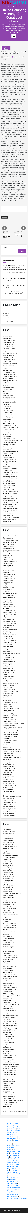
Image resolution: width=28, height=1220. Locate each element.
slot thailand (14, 1196)
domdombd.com (8, 772)
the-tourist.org (7, 389)
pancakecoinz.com (8, 571)
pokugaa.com (7, 804)
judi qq (16, 1136)
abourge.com (7, 961)
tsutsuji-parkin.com (8, 942)
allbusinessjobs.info (9, 544)
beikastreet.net (7, 337)
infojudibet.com (7, 555)
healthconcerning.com (9, 614)
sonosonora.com (8, 906)
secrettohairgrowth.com (10, 442)
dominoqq (6, 313)
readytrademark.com (9, 1072)
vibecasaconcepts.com (10, 702)
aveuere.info (6, 608)
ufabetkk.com (7, 421)
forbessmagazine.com (9, 1002)
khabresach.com (8, 514)
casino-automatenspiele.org (11, 401)
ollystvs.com (6, 655)
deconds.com (7, 1108)
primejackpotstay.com (9, 802)
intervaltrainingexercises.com (11, 749)
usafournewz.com (8, 838)
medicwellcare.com (8, 710)
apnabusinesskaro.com (10, 519)
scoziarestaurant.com (9, 1076)
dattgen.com (7, 982)
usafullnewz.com (8, 829)
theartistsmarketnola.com (10, 472)
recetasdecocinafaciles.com (11, 950)
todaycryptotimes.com (9, 1061)
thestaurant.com (8, 755)
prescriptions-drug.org (9, 374)
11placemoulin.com (8, 587)
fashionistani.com (8, 997)
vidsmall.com (7, 712)
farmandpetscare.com (9, 640)
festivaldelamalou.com (9, 352)
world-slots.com (8, 565)
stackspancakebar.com (10, 476)
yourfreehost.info (8, 891)
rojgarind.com (7, 616)
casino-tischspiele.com (10, 402)
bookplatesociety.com (9, 902)
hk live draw (6, 310)
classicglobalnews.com (10, 1102)
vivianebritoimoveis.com (10, 380)
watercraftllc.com (8, 959)
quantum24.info (7, 704)
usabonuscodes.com (9, 1063)
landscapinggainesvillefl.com (11, 1029)
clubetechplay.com (8, 770)
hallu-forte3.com (8, 482)
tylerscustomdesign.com (10, 363)
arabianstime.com (8, 970)
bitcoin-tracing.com (9, 1096)
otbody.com (6, 404)
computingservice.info (9, 642)
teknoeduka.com (8, 1057)
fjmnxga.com (7, 450)
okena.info (6, 921)
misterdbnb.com (8, 746)
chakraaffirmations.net (9, 578)
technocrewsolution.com (10, 376)
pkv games (4, 217)
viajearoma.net (7, 940)
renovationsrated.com (9, 1074)
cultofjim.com (7, 861)
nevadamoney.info (8, 465)
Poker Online (6, 48)
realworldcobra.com (9, 676)
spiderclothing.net (8, 912)
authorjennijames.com (9, 938)
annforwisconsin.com (9, 857)
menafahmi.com (7, 1034)
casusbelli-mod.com (9, 901)
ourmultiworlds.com (9, 340)
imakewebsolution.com (10, 567)
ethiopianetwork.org (9, 631)
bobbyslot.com (7, 586)
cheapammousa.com (9, 946)
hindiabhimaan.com (8, 512)
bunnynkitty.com (8, 446)
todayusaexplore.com (9, 835)
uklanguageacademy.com (10, 540)
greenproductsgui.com (9, 612)
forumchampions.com (9, 348)
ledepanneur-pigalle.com (10, 468)
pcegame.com (7, 1046)
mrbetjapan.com (8, 431)
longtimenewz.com (8, 787)
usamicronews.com (8, 793)
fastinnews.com (7, 778)
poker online (16, 1187)
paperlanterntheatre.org (10, 955)
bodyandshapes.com (9, 1098)
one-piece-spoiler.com (9, 670)
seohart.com (6, 1078)
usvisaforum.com (8, 872)
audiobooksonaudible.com (11, 1093)
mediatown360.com (9, 497)
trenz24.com (6, 408)
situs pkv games (8, 321)
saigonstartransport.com (10, 451)
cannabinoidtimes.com (9, 610)
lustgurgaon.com (8, 582)
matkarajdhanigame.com (10, 561)
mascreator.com (8, 1032)
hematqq (16, 1181)
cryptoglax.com (7, 884)
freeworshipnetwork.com (10, 957)
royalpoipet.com (8, 753)
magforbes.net (7, 382)
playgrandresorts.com (9, 808)
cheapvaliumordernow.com (11, 736)
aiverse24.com (7, 1089)
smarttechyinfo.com (9, 595)
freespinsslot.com (8, 604)
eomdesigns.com (8, 693)
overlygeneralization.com (10, 629)
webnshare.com (7, 627)
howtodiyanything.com (10, 1021)
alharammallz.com (8, 965)
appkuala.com (7, 434)
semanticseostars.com (9, 621)
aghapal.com (7, 934)
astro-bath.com (7, 933)
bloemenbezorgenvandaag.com (12, 440)
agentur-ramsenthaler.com (10, 691)
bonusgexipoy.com (8, 766)
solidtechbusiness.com (9, 719)
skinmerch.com (7, 870)
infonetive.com (7, 455)
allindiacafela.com (8, 489)
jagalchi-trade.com (8, 876)
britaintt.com (7, 1106)
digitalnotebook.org (9, 597)
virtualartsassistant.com (10, 732)
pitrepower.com (7, 495)
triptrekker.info (7, 695)
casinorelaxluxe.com (9, 768)
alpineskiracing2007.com (10, 491)
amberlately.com (8, 850)
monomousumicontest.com (11, 683)
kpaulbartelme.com (8, 729)
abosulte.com (7, 1087)
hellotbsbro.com (8, 638)
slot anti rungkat (12, 1138)
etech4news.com (8, 993)
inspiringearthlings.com (10, 1023)
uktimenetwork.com (9, 831)
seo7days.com (7, 436)
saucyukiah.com (7, 335)
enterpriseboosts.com (9, 397)
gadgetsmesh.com (8, 633)
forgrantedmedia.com (9, 359)
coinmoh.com (7, 978)
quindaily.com (7, 1085)
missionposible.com (9, 500)
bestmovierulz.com (8, 874)
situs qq (9, 1185)
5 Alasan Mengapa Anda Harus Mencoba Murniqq (18, 234)
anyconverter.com (8, 414)
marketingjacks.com (9, 506)
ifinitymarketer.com (8, 781)
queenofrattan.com (8, 663)
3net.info (5, 918)
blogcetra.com (7, 651)
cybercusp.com (7, 1104)
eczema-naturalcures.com (10, 931)
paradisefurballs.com (9, 606)
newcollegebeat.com (9, 867)
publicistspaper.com (9, 1083)
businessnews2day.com (10, 714)
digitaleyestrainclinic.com (10, 498)
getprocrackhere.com (9, 776)
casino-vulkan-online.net (10, 493)
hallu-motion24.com (9, 483)
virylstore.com (7, 369)
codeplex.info (7, 919)
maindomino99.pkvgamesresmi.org (17, 1198)
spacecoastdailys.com (9, 1070)
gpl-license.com (7, 1006)
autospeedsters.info (9, 680)
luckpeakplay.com (8, 791)
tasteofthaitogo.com (9, 444)
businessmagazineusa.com (11, 708)
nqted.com (6, 1040)
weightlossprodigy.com (10, 593)
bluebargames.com (8, 350)
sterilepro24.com (8, 717)
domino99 (16, 1123)
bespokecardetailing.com (10, 925)
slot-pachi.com (7, 603)
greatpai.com (7, 953)
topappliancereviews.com (10, 508)
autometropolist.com (9, 974)
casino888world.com (9, 744)
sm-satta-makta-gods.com (11, 1064)
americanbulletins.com (9, 967)
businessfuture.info (8, 554)
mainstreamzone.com (9, 623)
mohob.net (6, 591)
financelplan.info (8, 552)
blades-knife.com (8, 668)
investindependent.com (10, 1025)
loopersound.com (8, 878)
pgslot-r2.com (7, 1047)
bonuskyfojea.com (8, 763)
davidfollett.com (8, 865)
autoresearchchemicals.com (11, 517)
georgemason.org (8, 537)
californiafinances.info (9, 461)
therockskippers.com (9, 485)
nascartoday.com (8, 1038)
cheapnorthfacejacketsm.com (12, 893)
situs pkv (5, 315)
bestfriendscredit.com (9, 927)
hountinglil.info (7, 576)
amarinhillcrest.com (9, 387)
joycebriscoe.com (8, 852)
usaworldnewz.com (8, 833)
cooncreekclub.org (8, 342)
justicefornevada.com (9, 635)
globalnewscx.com (8, 657)
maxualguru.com (8, 599)
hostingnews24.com (9, 1017)
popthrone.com (7, 563)
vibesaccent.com (8, 844)
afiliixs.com (6, 963)
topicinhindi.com (8, 539)
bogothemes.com (8, 887)
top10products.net (8, 546)
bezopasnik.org (7, 448)
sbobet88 (10, 1136)
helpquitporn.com (8, 1014)
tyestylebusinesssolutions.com (12, 751)
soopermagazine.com (9, 1068)
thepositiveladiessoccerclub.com (12, 948)
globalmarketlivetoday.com (11, 1004)
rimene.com (6, 466)
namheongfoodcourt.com (10, 478)
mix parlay (11, 1176)
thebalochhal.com (8, 840)
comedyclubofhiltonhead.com (12, 731)
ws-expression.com (9, 1049)
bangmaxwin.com (8, 453)
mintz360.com (7, 589)
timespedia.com (7, 416)
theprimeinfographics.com (10, 734)
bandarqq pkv (11, 1125)
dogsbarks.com (7, 985)
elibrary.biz (6, 929)
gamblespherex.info (9, 689)
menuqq (12, 1179)
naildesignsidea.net (8, 951)
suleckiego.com (7, 521)
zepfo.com (6, 1053)
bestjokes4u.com (8, 580)
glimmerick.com (7, 863)
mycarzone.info (7, 700)
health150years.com (9, 372)
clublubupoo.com (8, 759)
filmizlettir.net (7, 338)
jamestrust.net (7, 406)
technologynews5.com (9, 1055)
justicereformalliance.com (10, 882)
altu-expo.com (7, 936)
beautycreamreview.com (10, 976)
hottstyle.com (7, 1019)
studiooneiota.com (8, 672)
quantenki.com (7, 706)
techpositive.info (8, 646)
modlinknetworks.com (9, 785)
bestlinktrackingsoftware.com (12, 757)
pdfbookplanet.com (9, 661)
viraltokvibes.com (8, 378)
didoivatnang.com (8, 983)
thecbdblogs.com (8, 515)
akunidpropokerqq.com (10, 923)
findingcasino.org (8, 674)
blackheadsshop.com (9, 725)
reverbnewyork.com (9, 869)
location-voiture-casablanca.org (12, 727)
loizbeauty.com (7, 412)
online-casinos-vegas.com (10, 502)
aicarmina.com (7, 854)
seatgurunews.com (8, 916)
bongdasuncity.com (9, 601)
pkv (4, 319)
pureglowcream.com (9, 438)
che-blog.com (7, 569)
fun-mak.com (7, 742)
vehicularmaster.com (9, 842)
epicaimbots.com (8, 991)
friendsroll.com (7, 910)
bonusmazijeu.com (8, 761)
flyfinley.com (7, 572)
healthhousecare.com (9, 1010)
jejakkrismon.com (8, 418)
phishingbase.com (8, 798)
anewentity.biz (7, 433)
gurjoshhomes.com (8, 895)
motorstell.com (7, 370)
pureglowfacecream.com (10, 427)
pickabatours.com (8, 548)
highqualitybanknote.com (10, 1015)
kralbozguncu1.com (8, 1027)
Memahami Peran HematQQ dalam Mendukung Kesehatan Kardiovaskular (6, 235)
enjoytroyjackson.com (9, 989)
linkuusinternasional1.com (10, 908)
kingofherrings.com (8, 429)
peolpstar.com (7, 361)
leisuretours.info (7, 636)
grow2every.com (8, 1008)
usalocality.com (7, 837)
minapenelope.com (8, 880)
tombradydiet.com (8, 897)
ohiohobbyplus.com (9, 886)
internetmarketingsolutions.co (12, 653)
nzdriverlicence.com (9, 1042)
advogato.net (7, 391)
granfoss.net (6, 487)
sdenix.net (6, 386)
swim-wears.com (8, 357)
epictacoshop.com (8, 457)
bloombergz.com (8, 395)
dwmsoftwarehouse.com (10, 987)
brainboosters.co (8, 848)
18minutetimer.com (8, 619)
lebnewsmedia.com (8, 904)
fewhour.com (7, 618)
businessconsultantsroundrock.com (13, 1100)
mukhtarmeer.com (8, 1036)
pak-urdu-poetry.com (9, 650)
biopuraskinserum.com (9, 459)
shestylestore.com (8, 813)
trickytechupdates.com (10, 510)
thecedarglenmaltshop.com (11, 535)
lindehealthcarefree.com (10, 542)
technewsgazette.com (9, 425)
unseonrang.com (8, 648)
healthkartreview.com (9, 1012)
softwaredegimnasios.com (11, 1066)
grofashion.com (7, 795)
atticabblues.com (8, 972)
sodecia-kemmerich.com (10, 740)
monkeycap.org (7, 384)
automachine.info (8, 678)
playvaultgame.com (9, 806)
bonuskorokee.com (8, 764)
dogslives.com (7, 659)
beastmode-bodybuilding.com (12, 550)
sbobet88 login (15, 1174)
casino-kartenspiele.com (10, 399)
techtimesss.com (8, 367)
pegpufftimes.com (8, 344)
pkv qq (9, 1123)
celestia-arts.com (8, 346)
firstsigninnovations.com (10, 353)
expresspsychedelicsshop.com (12, 995)
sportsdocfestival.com (9, 812)
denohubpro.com (8, 667)
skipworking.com (8, 410)
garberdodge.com (8, 355)
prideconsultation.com (9, 574)
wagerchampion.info (9, 682)
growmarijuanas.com (9, 625)
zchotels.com (7, 1051)
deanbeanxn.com (8, 559)
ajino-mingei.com (8, 889)
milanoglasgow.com (9, 480)
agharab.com (7, 944)
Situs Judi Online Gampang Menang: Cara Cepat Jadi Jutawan (14, 13)
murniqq (9, 1181)
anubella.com (7, 1091)
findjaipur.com (7, 859)
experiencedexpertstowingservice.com (14, 723)
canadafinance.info (8, 463)
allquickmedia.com (8, 423)
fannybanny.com (8, 780)
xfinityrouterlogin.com (9, 504)
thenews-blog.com (8, 1059)
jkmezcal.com (7, 748)
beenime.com (7, 738)
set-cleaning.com (8, 1079)
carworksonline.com (9, 365)
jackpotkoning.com (8, 783)
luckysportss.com (8, 789)
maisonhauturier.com (9, 1031)
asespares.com (7, 968)
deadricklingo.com (8, 685)
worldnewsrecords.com (10, 716)
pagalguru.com (7, 1044)
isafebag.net (6, 393)
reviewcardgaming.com (10, 721)
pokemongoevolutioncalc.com (12, 796)
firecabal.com (7, 1000)
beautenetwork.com (9, 1095)
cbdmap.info (6, 557)
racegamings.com (8, 800)
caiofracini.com (7, 644)
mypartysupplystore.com (10, 855)
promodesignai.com (9, 1081)
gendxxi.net (6, 697)
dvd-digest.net (7, 470)
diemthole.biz (7, 419)
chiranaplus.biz (7, 474)
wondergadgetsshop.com (10, 914)
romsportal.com (7, 810)
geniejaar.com (7, 584)
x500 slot (11, 1132)
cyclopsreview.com (8, 980)
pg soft (13, 1191)
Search (5, 247)
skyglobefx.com (7, 687)
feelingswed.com (8, 999)
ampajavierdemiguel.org (10, 846)
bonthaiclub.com (8, 899)
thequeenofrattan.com (9, 665)
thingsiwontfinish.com (9, 815)
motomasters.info (8, 699)
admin (8, 57)
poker (5, 312)
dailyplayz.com (7, 774)
